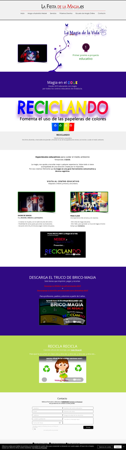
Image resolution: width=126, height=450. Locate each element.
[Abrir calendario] (60, 423)
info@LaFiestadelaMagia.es (58, 443)
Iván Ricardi (76, 350)
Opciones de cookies (105, 447)
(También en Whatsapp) (72, 402)
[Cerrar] (124, 447)
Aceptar (117, 447)
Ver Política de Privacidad (39, 448)
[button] (53, 13)
